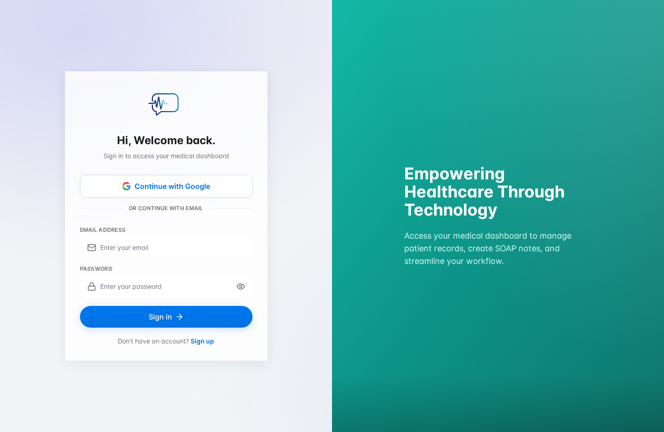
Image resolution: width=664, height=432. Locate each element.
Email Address (103, 229)
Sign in (160, 316)
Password (96, 268)
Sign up (202, 341)
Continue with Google (172, 186)
